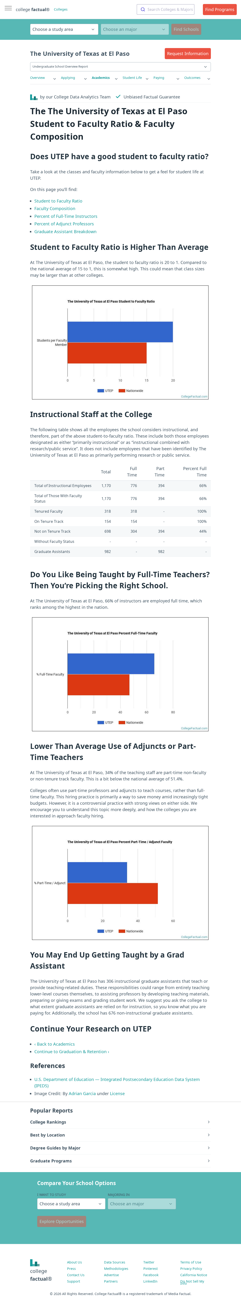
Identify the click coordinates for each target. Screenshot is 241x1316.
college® (41, 1274)
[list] (43, 78)
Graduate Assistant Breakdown (65, 231)
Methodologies (116, 1268)
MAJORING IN (119, 1194)
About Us (74, 1262)
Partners (111, 1281)
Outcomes (192, 77)
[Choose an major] (135, 29)
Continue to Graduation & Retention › (71, 1051)
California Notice (193, 1275)
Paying (158, 77)
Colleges (61, 9)
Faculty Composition (54, 208)
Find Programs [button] (219, 9)
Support (73, 1281)
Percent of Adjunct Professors (64, 224)
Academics (101, 77)
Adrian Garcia (82, 1093)
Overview (37, 77)
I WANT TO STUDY (51, 1194)
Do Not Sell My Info (192, 1282)
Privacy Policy (191, 1268)
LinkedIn (150, 1281)
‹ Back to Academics (54, 1044)
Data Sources (114, 1262)
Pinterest (150, 1268)
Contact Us (75, 1275)
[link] (43, 78)
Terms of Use (190, 1262)
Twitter (148, 1262)
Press (71, 1268)
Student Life (132, 77)
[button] (188, 53)
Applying (68, 77)
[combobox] (165, 9)
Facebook (151, 1275)
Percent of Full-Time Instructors (65, 216)
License (117, 1093)
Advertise (111, 1275)
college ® (33, 9)
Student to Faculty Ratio (58, 201)
